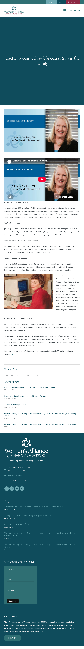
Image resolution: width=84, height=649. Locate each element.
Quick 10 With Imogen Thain (16, 524)
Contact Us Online (15, 475)
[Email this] (6, 375)
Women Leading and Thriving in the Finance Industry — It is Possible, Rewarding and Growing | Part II (40, 534)
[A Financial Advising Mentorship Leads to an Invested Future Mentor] (42, 389)
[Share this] (12, 375)
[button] (65, 10)
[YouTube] (75, 10)
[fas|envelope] (6, 476)
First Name (11, 580)
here (11, 354)
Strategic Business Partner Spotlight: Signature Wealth (27, 515)
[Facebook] (79, 10)
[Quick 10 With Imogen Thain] (42, 406)
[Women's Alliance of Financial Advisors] (14, 10)
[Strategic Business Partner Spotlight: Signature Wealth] (42, 397)
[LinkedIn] (71, 10)
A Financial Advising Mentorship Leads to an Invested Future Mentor (33, 506)
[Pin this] (27, 375)
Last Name (11, 590)
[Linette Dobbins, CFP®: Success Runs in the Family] (42, 111)
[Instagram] (22, 488)
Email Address (12, 569)
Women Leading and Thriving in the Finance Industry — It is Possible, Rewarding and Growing (40, 545)
